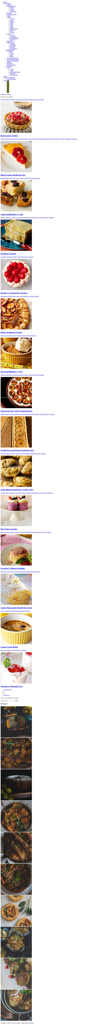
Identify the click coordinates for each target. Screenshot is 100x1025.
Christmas (11, 99)
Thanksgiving (68, 139)
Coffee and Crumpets (6, 94)
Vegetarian (41, 99)
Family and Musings (15, 414)
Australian (3, 257)
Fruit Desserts (18, 99)
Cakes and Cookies (14, 178)
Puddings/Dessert (43, 139)
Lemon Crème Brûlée (9, 647)
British (7, 99)
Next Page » (7, 695)
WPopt (31, 1023)
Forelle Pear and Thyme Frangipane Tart (17, 450)
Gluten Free (16, 335)
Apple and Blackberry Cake (12, 214)
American (3, 99)
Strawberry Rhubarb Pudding (13, 568)
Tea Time (36, 99)
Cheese (20, 139)
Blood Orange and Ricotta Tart (13, 175)
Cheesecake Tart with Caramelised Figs (16, 411)
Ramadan (29, 414)
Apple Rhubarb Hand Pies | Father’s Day (17, 490)
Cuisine (29, 139)
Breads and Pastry (10, 139)
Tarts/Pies (31, 99)
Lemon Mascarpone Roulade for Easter (16, 608)
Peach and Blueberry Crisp (11, 372)
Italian (28, 217)
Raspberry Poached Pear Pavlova (14, 293)
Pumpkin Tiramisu (8, 254)
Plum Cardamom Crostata (11, 332)
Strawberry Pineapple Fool (11, 686)
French (2, 611)
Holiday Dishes (17, 257)
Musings (23, 571)
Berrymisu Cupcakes (9, 529)
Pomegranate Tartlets (9, 136)
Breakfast (3, 178)
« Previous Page (8, 689)
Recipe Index (25, 99)
